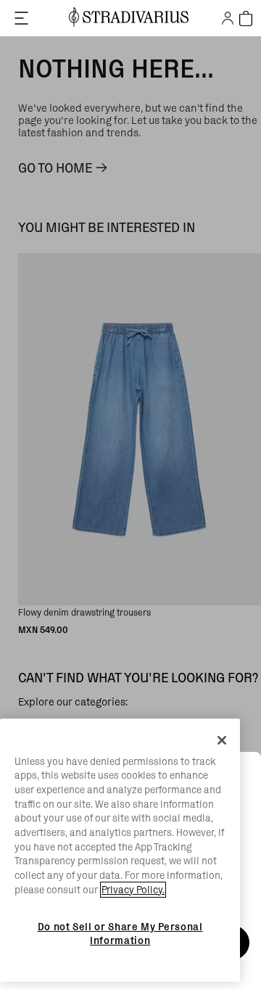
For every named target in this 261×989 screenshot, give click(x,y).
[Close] (222, 740)
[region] (120, 850)
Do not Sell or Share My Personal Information (120, 933)
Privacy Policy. (133, 889)
